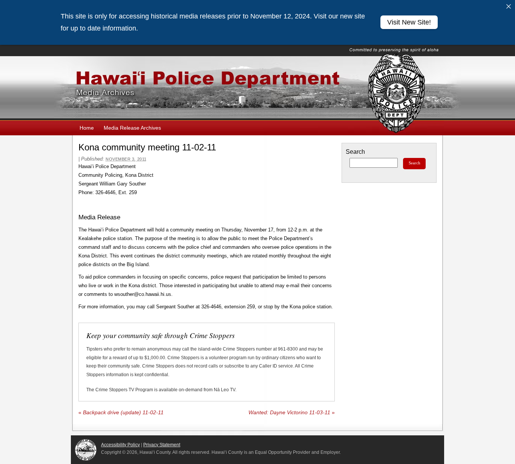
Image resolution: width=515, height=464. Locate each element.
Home (87, 128)
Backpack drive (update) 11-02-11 (121, 412)
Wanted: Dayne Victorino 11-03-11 (291, 412)
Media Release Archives (132, 128)
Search (355, 152)
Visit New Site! (409, 22)
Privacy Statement (161, 444)
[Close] (508, 6)
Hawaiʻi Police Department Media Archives (257, 88)
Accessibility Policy (120, 444)
